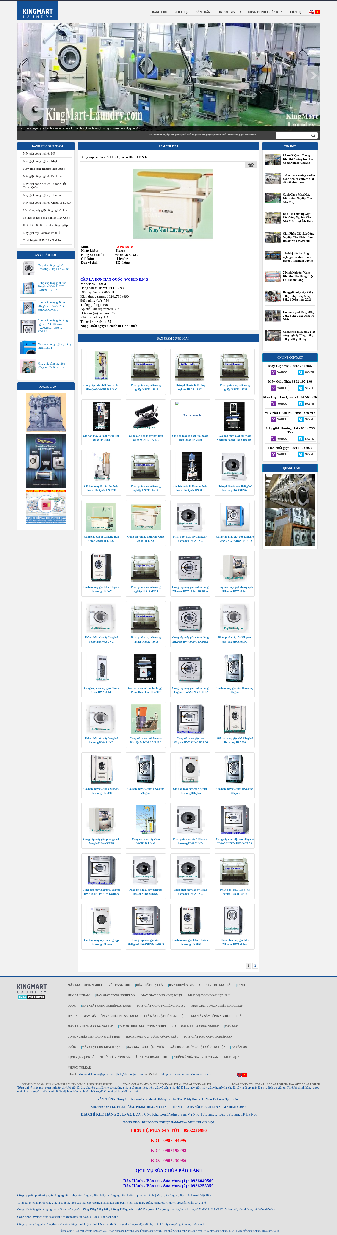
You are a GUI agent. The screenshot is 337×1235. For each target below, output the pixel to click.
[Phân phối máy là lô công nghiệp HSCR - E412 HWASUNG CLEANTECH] (146, 480)
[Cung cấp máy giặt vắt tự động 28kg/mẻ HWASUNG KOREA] (190, 631)
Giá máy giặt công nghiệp (164, 1016)
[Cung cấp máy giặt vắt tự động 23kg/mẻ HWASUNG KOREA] (190, 581)
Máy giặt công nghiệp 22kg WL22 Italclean (51, 365)
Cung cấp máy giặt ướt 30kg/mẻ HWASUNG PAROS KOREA (52, 286)
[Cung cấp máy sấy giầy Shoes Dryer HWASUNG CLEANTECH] (101, 682)
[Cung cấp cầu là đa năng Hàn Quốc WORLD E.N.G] (101, 531)
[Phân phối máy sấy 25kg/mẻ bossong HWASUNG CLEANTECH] (101, 631)
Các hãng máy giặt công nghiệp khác (46, 210)
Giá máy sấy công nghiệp (210, 1016)
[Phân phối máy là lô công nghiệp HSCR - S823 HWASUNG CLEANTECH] (190, 379)
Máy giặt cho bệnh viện (145, 1047)
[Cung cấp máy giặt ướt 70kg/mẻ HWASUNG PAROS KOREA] (101, 884)
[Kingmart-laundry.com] (32, 992)
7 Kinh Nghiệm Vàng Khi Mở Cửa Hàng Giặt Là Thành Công (298, 276)
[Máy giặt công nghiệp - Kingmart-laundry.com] (35, 9)
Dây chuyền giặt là (184, 985)
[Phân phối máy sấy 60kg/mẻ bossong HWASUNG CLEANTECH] (190, 884)
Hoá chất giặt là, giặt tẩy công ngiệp (45, 225)
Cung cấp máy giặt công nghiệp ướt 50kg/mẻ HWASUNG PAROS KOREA (53, 326)
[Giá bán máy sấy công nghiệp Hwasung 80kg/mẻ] (190, 783)
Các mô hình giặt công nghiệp (142, 1026)
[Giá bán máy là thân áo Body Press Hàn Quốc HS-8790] (101, 480)
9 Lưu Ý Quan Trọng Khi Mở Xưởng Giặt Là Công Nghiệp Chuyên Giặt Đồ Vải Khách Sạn (298, 161)
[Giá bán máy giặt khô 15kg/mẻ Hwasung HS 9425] (101, 581)
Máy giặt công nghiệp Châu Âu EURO (47, 202)
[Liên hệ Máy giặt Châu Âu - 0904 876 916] (279, 419)
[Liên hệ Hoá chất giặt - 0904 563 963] (279, 454)
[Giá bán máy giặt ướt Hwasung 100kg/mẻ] (235, 783)
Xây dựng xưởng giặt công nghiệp (197, 1047)
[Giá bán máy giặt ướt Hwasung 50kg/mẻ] (235, 682)
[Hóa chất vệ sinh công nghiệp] (46, 522)
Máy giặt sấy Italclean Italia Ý (41, 233)
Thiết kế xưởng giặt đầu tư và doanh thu (133, 1057)
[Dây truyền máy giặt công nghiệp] (46, 486)
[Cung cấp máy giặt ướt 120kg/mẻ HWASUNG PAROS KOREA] (190, 732)
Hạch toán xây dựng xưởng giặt (152, 1036)
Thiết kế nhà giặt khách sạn (195, 1057)
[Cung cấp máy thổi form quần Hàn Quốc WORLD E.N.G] (101, 379)
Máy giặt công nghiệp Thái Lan (42, 195)
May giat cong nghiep (121, 1230)
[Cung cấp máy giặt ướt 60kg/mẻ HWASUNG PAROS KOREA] (235, 833)
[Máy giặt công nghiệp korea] (46, 431)
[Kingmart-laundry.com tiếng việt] (317, 13)
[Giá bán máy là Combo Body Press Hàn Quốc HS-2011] (190, 480)
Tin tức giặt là (218, 985)
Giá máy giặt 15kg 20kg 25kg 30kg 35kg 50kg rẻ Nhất (298, 315)
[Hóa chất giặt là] (290, 545)
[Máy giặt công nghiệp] (290, 506)
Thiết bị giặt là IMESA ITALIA (42, 240)
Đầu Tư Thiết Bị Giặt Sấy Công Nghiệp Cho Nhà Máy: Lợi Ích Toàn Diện (298, 219)
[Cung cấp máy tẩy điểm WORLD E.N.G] (146, 833)
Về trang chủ (119, 985)
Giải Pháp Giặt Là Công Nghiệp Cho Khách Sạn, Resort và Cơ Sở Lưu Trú (298, 239)
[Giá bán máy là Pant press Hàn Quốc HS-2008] (101, 430)
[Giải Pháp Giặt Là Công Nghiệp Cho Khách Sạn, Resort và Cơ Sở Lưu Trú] (273, 243)
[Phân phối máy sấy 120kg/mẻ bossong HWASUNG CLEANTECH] (190, 531)
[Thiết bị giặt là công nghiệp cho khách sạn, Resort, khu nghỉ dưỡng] (273, 259)
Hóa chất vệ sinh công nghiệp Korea (182, 1230)
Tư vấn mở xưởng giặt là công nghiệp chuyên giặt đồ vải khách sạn (299, 178)
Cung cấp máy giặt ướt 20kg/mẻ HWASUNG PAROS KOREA (52, 306)
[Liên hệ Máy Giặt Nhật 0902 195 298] (279, 388)
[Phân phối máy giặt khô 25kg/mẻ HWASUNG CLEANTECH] (235, 934)
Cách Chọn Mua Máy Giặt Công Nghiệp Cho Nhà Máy (297, 198)
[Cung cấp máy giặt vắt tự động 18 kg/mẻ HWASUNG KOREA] (190, 682)
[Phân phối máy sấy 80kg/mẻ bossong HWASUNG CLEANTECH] (146, 884)
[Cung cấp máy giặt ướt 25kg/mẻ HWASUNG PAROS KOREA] (235, 531)
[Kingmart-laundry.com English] (311, 13)
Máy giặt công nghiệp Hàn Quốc (44, 168)
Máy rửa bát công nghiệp (148, 1230)
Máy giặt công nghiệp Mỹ (39, 153)
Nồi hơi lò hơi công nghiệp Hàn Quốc (46, 217)
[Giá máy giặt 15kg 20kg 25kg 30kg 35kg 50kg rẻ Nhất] (273, 320)
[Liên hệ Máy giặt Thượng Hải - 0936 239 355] (279, 439)
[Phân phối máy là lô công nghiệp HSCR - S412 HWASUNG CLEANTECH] (235, 884)
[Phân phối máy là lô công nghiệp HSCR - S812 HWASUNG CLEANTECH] (146, 379)
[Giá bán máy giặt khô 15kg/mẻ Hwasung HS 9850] (190, 934)
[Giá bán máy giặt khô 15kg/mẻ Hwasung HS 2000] (235, 732)
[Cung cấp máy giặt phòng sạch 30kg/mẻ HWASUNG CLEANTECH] (235, 581)
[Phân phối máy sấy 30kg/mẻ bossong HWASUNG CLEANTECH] (101, 732)
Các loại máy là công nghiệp (195, 1026)
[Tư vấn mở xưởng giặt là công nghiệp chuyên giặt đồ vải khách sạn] (273, 183)
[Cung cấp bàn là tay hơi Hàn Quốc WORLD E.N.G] (146, 430)
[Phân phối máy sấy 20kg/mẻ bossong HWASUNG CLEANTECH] (235, 631)
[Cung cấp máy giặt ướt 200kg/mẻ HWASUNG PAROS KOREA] (146, 934)
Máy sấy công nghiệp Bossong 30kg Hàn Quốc (53, 267)
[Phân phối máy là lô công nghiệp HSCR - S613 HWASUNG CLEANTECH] (146, 631)
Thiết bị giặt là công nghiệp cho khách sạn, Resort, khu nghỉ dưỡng (298, 256)
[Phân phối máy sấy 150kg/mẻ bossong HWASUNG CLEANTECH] (190, 833)
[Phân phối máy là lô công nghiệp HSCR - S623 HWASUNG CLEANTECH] (235, 379)
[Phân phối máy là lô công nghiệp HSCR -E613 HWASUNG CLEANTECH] (146, 581)
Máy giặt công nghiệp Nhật (40, 161)
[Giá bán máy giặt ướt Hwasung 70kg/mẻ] (146, 783)
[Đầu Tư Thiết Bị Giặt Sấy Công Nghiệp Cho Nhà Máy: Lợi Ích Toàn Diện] (273, 223)
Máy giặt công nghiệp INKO (219, 1230)
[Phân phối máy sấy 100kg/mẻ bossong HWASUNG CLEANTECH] (235, 480)
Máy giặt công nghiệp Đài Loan (43, 176)
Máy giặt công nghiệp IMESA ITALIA (110, 1016)
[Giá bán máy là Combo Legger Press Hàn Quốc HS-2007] (146, 682)
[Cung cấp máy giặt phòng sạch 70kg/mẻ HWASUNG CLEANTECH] (101, 833)
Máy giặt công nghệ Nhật (161, 995)
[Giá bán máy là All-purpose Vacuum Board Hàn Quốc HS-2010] (235, 430)
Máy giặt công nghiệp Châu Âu (161, 1005)
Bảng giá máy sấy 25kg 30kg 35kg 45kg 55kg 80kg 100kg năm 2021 (298, 295)
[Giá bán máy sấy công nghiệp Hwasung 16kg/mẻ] (101, 934)
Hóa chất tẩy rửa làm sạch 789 (90, 1230)
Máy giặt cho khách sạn (101, 1047)
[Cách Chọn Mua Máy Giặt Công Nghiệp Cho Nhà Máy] (273, 201)
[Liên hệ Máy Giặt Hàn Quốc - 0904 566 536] (279, 404)
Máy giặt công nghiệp (85, 985)
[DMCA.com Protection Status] (31, 999)
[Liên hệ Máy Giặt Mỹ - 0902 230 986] (279, 373)
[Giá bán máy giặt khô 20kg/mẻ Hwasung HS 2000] (101, 783)
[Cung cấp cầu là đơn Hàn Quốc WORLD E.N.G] (173, 204)
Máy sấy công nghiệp (249, 1230)
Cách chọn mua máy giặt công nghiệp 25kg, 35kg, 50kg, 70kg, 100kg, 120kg (299, 337)
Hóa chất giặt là (149, 985)
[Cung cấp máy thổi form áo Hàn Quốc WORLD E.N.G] (146, 732)
